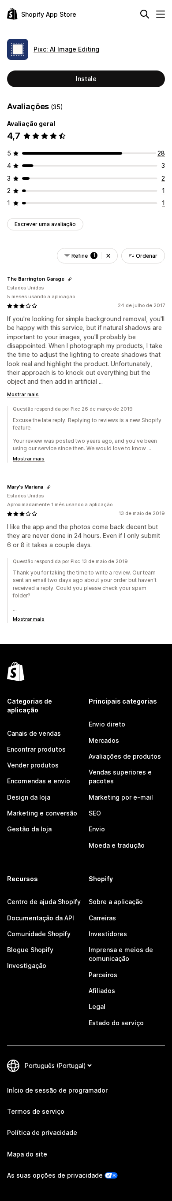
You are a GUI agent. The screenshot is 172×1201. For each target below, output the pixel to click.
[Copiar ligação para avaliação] (69, 279)
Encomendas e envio (38, 781)
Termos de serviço (35, 1111)
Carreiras (102, 918)
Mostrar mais (23, 394)
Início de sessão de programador (57, 1090)
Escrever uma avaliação (45, 224)
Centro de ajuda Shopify (44, 901)
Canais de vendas (34, 733)
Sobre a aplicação (116, 901)
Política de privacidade (42, 1132)
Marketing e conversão (42, 813)
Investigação (26, 965)
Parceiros (103, 975)
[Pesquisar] (144, 14)
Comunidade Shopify (39, 934)
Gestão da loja (29, 829)
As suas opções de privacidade (55, 1175)
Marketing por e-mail (121, 797)
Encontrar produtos (36, 749)
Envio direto (107, 724)
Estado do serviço (116, 1023)
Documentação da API (40, 918)
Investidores (108, 934)
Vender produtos (33, 765)
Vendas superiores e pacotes (120, 776)
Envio (97, 829)
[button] (108, 255)
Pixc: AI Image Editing (66, 49)
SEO (95, 813)
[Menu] (160, 14)
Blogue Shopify (30, 949)
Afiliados (102, 990)
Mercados (104, 740)
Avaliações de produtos (125, 756)
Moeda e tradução (117, 845)
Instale (86, 78)
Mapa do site (27, 1154)
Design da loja (28, 797)
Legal (97, 1006)
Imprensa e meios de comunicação (121, 954)
